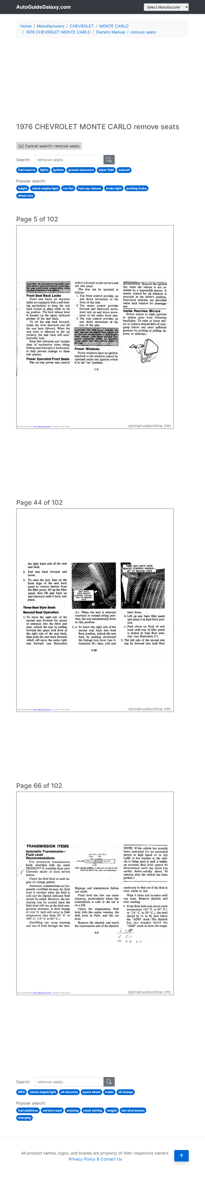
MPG (21, 1092)
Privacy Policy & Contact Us (95, 1159)
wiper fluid (106, 170)
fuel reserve (27, 170)
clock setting (92, 1110)
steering (72, 1110)
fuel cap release (89, 188)
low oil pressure (133, 1110)
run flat (68, 188)
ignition (58, 170)
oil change (125, 1092)
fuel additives (28, 1110)
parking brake (136, 188)
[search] (109, 159)
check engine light (45, 188)
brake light (114, 188)
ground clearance (81, 170)
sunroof (124, 170)
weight (112, 1110)
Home (26, 25)
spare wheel (91, 1092)
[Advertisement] (102, 77)
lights (44, 170)
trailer (109, 1092)
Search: (23, 159)
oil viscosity (69, 1092)
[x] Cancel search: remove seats (49, 145)
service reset (52, 1110)
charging (24, 1118)
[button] (181, 1156)
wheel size (25, 195)
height (22, 188)
